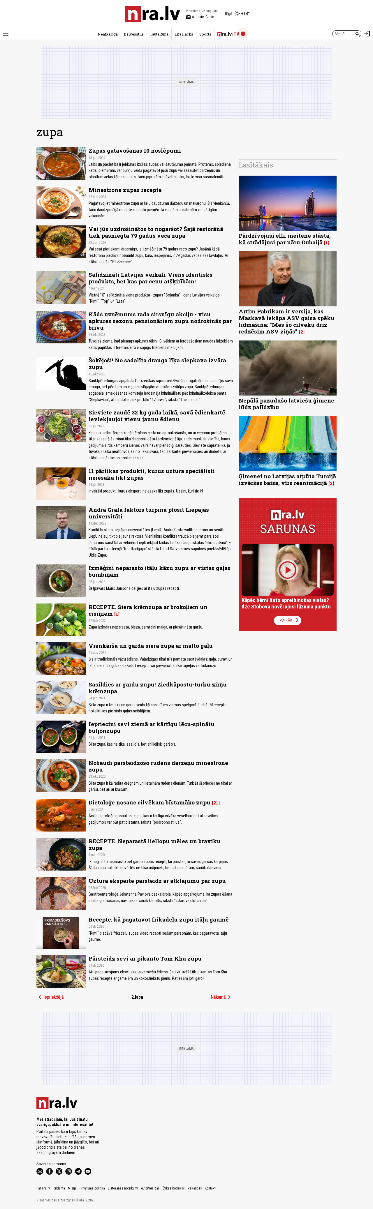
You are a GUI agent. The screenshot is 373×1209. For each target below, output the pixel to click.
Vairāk (289, 620)
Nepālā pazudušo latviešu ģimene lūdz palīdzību (286, 404)
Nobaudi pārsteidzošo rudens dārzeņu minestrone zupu (158, 766)
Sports (205, 34)
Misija (72, 1188)
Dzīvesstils (134, 34)
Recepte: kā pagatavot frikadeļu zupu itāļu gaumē (159, 919)
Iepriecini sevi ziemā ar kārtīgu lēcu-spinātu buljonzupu (151, 727)
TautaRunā (159, 34)
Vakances (195, 1188)
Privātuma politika (92, 1188)
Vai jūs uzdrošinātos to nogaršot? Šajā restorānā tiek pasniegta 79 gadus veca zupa (156, 232)
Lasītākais (256, 165)
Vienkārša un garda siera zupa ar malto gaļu (151, 645)
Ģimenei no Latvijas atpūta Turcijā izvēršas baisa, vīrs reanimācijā (287, 479)
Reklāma (59, 1188)
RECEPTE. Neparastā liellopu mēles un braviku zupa (155, 844)
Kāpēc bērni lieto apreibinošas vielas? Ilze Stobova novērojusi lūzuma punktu (286, 603)
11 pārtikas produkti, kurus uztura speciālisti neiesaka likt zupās (152, 474)
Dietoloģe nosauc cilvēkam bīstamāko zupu (149, 802)
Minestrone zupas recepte (125, 189)
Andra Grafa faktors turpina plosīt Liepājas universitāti (149, 513)
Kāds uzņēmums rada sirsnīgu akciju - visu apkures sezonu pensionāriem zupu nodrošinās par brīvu (160, 320)
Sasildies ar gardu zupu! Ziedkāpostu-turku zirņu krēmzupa (158, 688)
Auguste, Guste (200, 17)
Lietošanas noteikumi (123, 1188)
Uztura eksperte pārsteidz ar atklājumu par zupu (157, 880)
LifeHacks (184, 34)
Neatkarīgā (108, 34)
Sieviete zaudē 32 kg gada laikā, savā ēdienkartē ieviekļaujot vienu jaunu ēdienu (157, 416)
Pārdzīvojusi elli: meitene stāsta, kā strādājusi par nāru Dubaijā (285, 239)
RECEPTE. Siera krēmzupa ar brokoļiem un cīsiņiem (148, 610)
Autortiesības (150, 1188)
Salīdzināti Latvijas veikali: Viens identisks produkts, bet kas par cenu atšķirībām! (150, 278)
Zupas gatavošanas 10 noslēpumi (135, 150)
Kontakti (210, 1188)
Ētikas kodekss (174, 1188)
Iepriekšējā (50, 997)
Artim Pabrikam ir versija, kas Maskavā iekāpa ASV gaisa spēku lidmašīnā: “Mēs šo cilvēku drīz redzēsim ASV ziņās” (287, 321)
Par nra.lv (43, 1188)
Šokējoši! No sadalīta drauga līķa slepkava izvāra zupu (157, 363)
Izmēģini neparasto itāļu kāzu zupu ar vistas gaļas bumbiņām (160, 571)
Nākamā (222, 997)
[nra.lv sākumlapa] (152, 14)
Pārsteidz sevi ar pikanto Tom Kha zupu (145, 958)
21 (215, 802)
